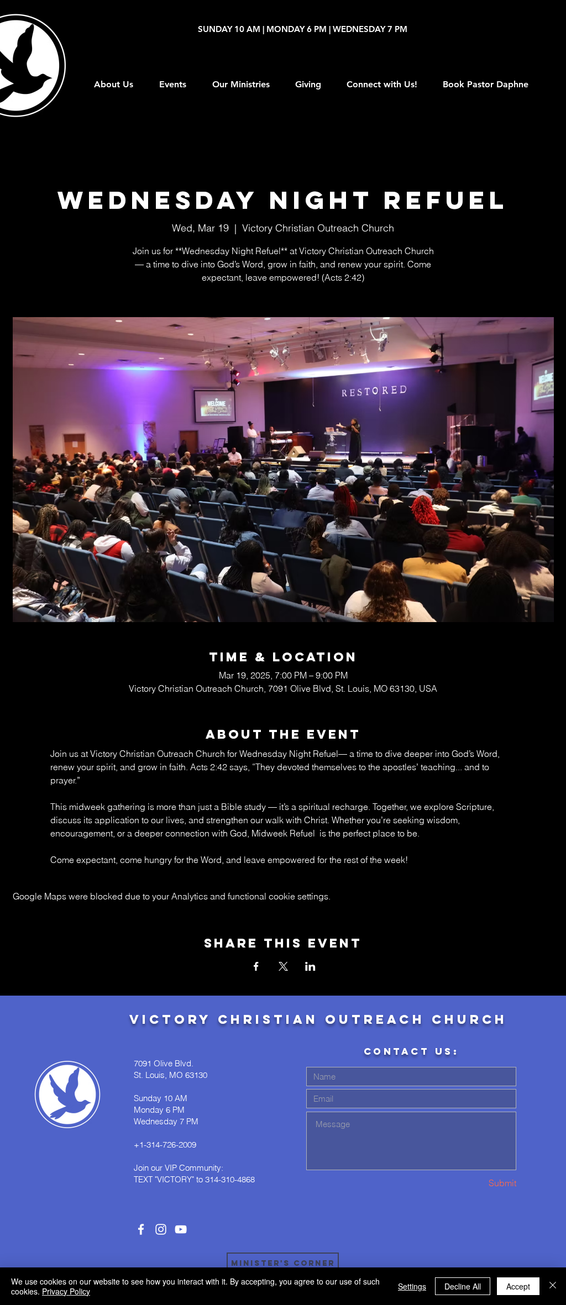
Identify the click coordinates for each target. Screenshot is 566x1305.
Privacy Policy (66, 1291)
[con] (141, 1229)
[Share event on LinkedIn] (310, 966)
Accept (518, 1286)
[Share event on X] (283, 966)
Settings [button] (412, 1286)
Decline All (462, 1286)
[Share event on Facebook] (256, 966)
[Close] (552, 1286)
